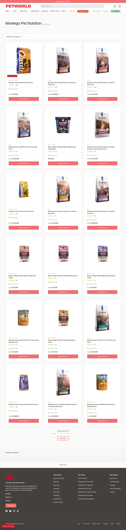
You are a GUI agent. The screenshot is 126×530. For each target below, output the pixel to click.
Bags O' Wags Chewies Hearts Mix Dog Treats (63, 275)
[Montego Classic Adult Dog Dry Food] (23, 60)
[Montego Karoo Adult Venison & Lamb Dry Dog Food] (102, 60)
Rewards (105, 11)
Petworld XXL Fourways (85, 495)
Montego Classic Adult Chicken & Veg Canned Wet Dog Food (24, 341)
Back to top (63, 464)
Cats (14, 11)
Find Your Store (54, 11)
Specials (72, 11)
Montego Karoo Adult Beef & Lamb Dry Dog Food (23, 148)
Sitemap (119, 523)
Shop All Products (58, 478)
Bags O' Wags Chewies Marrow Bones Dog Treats (101, 277)
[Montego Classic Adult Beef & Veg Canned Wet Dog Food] (102, 382)
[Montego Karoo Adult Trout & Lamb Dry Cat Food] (102, 318)
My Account (97, 11)
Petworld (11, 523)
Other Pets (23, 11)
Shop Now (11, 505)
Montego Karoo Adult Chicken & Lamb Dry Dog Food (62, 83)
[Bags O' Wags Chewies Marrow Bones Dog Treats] (102, 253)
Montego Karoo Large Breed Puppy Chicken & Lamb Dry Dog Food (62, 405)
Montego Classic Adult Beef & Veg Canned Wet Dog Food (101, 405)
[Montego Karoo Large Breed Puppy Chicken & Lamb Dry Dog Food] (63, 382)
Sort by (9, 36)
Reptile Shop (57, 499)
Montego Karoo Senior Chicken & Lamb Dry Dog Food (62, 212)
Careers (7, 500)
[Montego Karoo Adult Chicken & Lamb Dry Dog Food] (63, 60)
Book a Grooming (115, 488)
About (63, 11)
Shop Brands (35, 11)
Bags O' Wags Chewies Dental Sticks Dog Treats (61, 341)
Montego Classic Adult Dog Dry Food (21, 82)
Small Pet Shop (58, 502)
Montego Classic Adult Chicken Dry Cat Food (23, 404)
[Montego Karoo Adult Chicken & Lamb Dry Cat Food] (102, 189)
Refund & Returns (96, 523)
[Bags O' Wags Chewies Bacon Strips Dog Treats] (23, 253)
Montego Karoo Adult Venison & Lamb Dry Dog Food (101, 83)
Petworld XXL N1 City (84, 488)
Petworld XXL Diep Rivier (86, 481)
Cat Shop (56, 488)
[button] (119, 6)
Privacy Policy (86, 523)
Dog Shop (56, 485)
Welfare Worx (82, 11)
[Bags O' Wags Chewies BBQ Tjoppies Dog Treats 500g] (63, 125)
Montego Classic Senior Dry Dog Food (21, 211)
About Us (8, 497)
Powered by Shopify (18, 523)
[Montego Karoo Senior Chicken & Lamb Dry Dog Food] (63, 189)
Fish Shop (56, 492)
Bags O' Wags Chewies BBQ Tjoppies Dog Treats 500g (61, 148)
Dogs (7, 11)
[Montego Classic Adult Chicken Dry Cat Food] (23, 382)
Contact (112, 492)
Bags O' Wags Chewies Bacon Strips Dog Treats (22, 277)
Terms (78, 523)
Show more (63, 438)
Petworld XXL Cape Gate (85, 485)
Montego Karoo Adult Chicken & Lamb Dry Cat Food (101, 212)
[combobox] (72, 6)
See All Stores (82, 478)
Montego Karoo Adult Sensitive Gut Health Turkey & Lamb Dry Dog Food (101, 148)
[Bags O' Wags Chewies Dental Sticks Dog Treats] (63, 318)
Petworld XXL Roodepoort (86, 499)
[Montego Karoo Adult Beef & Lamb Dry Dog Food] (23, 125)
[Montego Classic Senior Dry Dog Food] (23, 189)
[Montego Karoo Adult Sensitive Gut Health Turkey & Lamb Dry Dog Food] (102, 125)
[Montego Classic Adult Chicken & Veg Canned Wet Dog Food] (23, 318)
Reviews (8, 493)
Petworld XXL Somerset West (87, 492)
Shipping (105, 523)
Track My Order (114, 481)
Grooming (44, 11)
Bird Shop (56, 495)
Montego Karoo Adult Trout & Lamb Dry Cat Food (101, 341)
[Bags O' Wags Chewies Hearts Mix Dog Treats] (63, 253)
